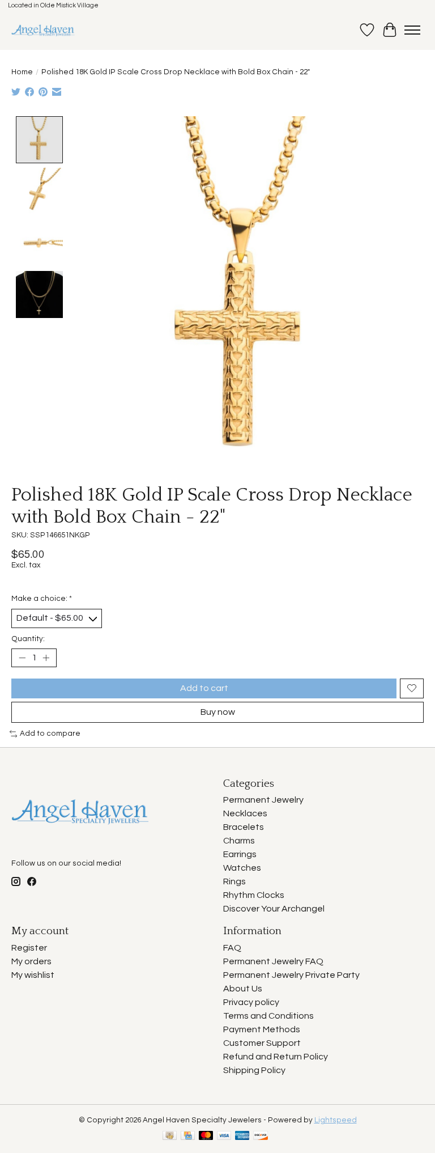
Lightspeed (335, 1120)
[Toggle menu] (412, 30)
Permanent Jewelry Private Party (291, 975)
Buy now (218, 712)
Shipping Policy (254, 1070)
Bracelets (243, 827)
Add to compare (50, 733)
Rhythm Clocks (253, 895)
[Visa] (224, 1136)
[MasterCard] (206, 1136)
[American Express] (242, 1136)
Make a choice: (41, 599)
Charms (239, 840)
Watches (242, 867)
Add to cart (204, 688)
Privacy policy (251, 1002)
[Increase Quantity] (46, 657)
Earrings (240, 854)
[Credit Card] (188, 1136)
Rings (234, 881)
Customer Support (262, 1043)
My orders (31, 961)
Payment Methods (261, 1029)
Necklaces (245, 813)
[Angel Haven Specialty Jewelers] (43, 30)
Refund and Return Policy (275, 1056)
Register (29, 947)
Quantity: (28, 639)
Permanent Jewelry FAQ (273, 961)
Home (22, 72)
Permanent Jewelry (263, 799)
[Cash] (170, 1136)
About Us (242, 988)
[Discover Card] (260, 1136)
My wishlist (32, 975)
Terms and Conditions (268, 1015)
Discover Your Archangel (274, 908)
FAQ (232, 947)
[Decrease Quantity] (22, 657)
